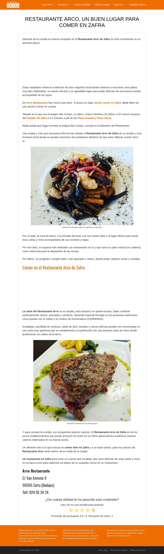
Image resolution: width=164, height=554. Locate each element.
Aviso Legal (102, 550)
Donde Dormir (82, 5)
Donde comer (102, 5)
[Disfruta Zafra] (14, 5)
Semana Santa (137, 5)
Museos (62, 5)
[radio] (71, 510)
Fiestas (118, 5)
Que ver (47, 5)
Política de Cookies (137, 550)
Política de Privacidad (118, 550)
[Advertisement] (82, 66)
